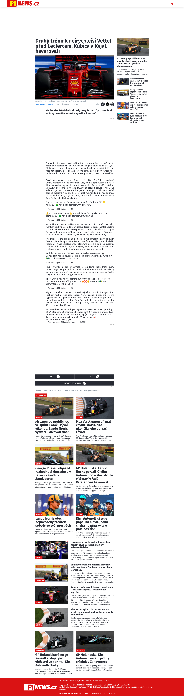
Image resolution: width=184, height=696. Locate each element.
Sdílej (52, 377)
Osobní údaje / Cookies (101, 681)
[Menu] (171, 3)
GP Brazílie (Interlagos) (83, 390)
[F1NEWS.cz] (23, 3)
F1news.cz (96, 390)
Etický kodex (64, 681)
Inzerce (88, 681)
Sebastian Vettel (50, 390)
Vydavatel (80, 681)
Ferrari (71, 390)
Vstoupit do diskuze (72, 383)
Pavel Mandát (40, 104)
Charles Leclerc (62, 390)
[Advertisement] (80, 139)
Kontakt (72, 681)
